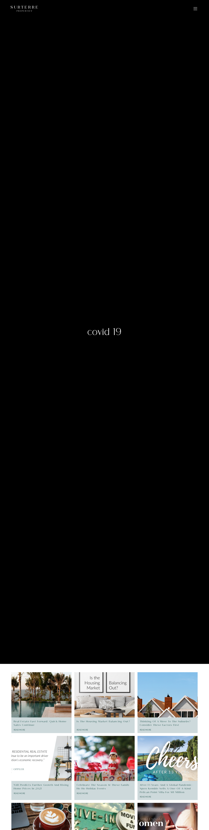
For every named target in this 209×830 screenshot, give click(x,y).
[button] (195, 9)
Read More (19, 730)
